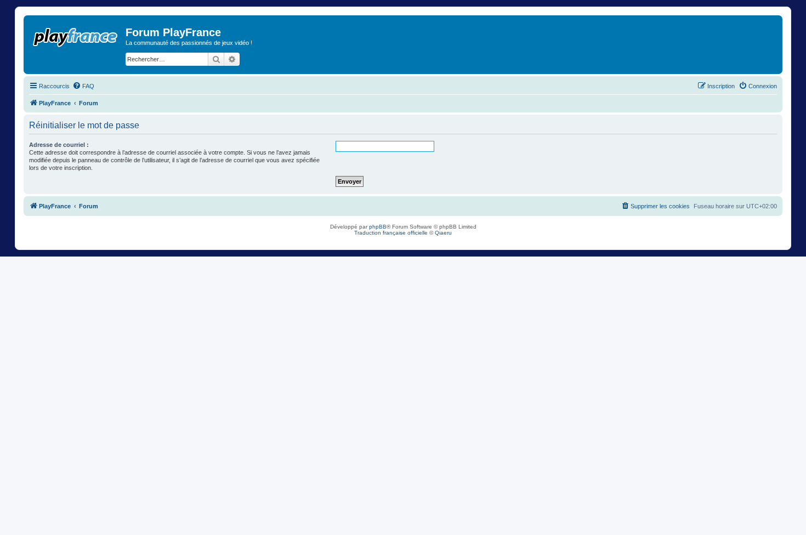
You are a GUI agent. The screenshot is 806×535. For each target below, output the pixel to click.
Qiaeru (443, 233)
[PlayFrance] (76, 35)
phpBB (378, 227)
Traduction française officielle (391, 233)
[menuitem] (83, 86)
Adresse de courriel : (59, 144)
